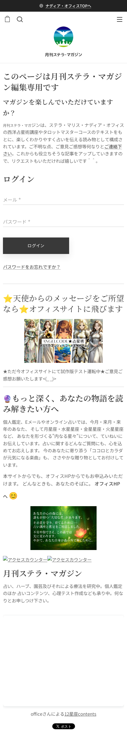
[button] (19, 19)
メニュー (120, 19)
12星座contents (80, 713)
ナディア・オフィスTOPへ (68, 6)
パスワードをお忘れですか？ (32, 266)
